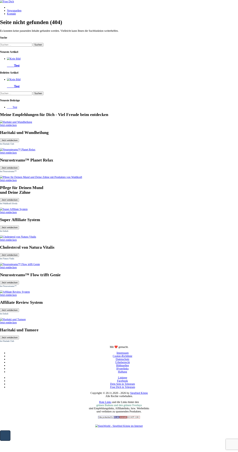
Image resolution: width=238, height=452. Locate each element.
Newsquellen (14, 10)
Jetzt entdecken (9, 140)
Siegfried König (139, 392)
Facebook (122, 380)
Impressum (123, 352)
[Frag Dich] (7, 1)
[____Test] (14, 58)
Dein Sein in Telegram (122, 383)
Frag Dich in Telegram (122, 387)
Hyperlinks (122, 368)
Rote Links (105, 402)
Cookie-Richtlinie (122, 356)
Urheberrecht (122, 362)
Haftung (122, 371)
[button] (5, 435)
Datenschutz (122, 359)
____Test (13, 65)
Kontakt (11, 13)
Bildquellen (122, 365)
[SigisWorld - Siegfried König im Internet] (119, 425)
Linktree (122, 377)
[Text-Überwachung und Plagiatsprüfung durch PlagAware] (119, 417)
